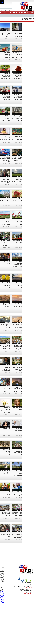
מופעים (2, 580)
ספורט (2, 567)
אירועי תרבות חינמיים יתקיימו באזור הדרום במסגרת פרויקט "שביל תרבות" (5, 390)
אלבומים (2, 576)
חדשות (26, 12)
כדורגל (3, 568)
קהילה (21, 12)
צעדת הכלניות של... (17, 243)
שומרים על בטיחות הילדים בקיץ (17, 430)
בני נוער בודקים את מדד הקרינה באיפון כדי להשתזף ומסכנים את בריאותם (17, 77)
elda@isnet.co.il (28, 593)
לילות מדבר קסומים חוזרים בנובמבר (18, 284)
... (21, 182)
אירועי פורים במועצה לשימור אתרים (5, 534)
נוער (3, 581)
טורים (4, 12)
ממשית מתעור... (6, 306)
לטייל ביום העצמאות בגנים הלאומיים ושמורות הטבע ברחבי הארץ (5, 118)
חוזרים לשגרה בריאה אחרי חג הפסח (6, 493)
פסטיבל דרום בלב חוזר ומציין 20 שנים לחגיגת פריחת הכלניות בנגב (5, 223)
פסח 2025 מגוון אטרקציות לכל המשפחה (6, 513)
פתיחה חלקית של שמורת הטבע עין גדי (5, 451)
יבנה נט (31, 21)
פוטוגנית (2, 572)
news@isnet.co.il (28, 587)
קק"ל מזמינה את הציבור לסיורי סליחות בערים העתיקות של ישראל (17, 35)
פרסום (2, 602)
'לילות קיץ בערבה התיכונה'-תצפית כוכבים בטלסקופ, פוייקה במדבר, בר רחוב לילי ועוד (17, 390)
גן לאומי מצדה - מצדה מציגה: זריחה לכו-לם (17, 305)
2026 (5, 546)
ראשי (31, 12)
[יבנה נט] (22, 574)
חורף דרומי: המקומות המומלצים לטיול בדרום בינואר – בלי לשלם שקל (17, 265)
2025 (2, 546)
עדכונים (2, 569)
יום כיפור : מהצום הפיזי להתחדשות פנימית (5, 326)
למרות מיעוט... (18, 202)
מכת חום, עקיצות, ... (5, 431)
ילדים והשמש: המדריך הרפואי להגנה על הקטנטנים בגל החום (6, 56)
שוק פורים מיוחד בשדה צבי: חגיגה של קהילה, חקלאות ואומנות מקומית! (17, 536)
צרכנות (10, 12)
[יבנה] (23, 11)
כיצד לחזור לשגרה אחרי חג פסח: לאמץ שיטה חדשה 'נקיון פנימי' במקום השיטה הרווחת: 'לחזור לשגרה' (5, 141)
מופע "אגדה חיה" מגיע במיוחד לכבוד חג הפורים (17, 179)
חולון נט (2, 601)
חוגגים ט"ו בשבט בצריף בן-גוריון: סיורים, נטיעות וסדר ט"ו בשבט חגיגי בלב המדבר (5, 244)
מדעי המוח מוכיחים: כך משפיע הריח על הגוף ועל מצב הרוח (5, 411)
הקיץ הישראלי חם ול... (17, 410)
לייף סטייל (25, 21)
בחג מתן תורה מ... (6, 473)
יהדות (3, 587)
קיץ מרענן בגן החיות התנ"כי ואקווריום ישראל (17, 451)
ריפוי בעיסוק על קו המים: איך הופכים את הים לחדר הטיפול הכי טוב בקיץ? (17, 56)
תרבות (15, 12)
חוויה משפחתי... (6, 202)
